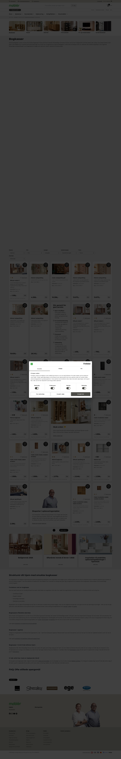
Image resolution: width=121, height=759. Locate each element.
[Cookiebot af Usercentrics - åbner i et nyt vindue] (84, 364)
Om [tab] (81, 368)
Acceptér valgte (60, 394)
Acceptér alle (80, 394)
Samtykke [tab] (39, 368)
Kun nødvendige (40, 394)
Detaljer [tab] (60, 368)
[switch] (53, 388)
